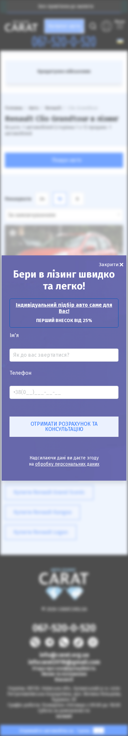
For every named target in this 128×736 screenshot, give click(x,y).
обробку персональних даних (67, 464)
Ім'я (14, 335)
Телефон (21, 373)
